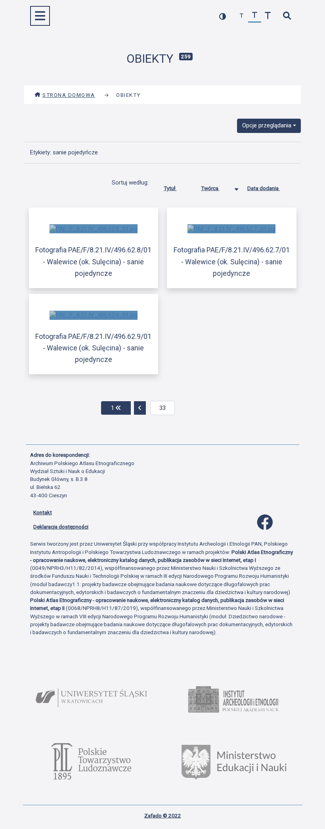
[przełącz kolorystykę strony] (222, 16)
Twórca (210, 188)
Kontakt (42, 512)
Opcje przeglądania (266, 125)
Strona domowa (68, 95)
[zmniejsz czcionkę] (241, 16)
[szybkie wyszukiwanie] (286, 16)
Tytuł (170, 188)
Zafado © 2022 (162, 815)
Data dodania (263, 188)
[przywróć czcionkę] (254, 16)
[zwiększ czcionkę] (267, 16)
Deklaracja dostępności (60, 526)
